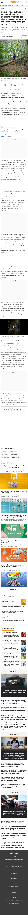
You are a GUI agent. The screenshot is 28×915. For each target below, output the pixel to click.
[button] (2, 2)
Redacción (12, 881)
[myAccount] (26, 2)
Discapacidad (5, 454)
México (12, 869)
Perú (16, 869)
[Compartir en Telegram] (18, 85)
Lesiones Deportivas (12, 451)
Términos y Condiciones (9, 900)
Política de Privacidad (19, 900)
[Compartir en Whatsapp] (5, 85)
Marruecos (24, 5)
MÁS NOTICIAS (14, 589)
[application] (14, 327)
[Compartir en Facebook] (8, 85)
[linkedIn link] (21, 859)
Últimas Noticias (14, 873)
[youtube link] (15, 859)
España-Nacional (15, 457)
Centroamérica (21, 869)
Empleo (16, 881)
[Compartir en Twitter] (12, 85)
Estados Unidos (6, 869)
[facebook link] (6, 859)
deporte (3, 136)
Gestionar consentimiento (14, 903)
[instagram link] (12, 859)
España (3, 8)
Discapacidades (14, 454)
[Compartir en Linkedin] (15, 85)
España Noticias (5, 457)
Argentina (12, 866)
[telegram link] (18, 859)
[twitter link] (9, 859)
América (6, 866)
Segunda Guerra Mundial (11, 5)
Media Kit (14, 892)
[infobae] (14, 2)
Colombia (17, 866)
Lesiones (4, 451)
